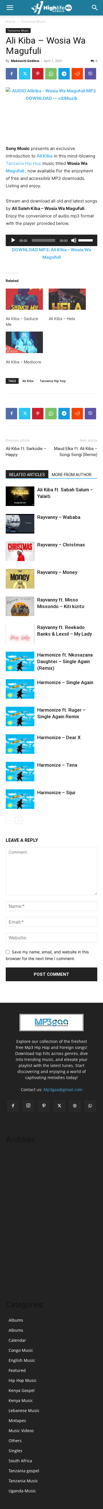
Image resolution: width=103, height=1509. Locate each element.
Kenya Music (21, 1400)
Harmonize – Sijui (56, 792)
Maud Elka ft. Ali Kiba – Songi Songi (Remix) (75, 451)
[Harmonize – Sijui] (20, 799)
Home (10, 21)
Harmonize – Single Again (65, 682)
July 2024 (14, 1189)
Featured (17, 1370)
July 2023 (14, 1241)
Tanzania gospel (24, 1470)
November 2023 (21, 1206)
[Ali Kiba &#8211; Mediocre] (24, 342)
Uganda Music (22, 1491)
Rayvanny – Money (57, 572)
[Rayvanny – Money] (20, 579)
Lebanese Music (24, 1410)
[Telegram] (64, 73)
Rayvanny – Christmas (61, 545)
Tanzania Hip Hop (23, 163)
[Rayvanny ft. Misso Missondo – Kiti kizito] (20, 606)
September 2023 (21, 1223)
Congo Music (21, 1350)
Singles (15, 1450)
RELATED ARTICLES (27, 474)
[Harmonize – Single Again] (20, 689)
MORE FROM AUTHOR (72, 474)
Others (15, 1440)
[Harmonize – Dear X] (20, 744)
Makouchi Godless (25, 61)
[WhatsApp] (51, 73)
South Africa (20, 1460)
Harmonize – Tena (57, 765)
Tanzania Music (33, 21)
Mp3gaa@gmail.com (62, 1089)
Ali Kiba (45, 156)
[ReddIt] (77, 73)
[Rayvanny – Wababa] (20, 524)
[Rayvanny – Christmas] (20, 551)
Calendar (17, 1340)
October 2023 (18, 1215)
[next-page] (18, 820)
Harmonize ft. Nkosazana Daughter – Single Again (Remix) (65, 661)
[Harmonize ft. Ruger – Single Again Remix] (20, 717)
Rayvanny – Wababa (58, 517)
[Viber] (90, 73)
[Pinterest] (37, 73)
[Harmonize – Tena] (20, 772)
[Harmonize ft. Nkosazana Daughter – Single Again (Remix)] (20, 661)
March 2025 (17, 1163)
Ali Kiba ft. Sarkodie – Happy (26, 451)
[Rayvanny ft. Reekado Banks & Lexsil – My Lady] (20, 634)
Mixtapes (17, 1420)
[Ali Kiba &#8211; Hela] (67, 299)
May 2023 (15, 1258)
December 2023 (21, 1198)
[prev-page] (9, 820)
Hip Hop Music (23, 1380)
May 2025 (15, 1155)
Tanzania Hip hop (53, 381)
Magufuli (15, 171)
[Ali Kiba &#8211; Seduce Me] (24, 299)
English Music (22, 1360)
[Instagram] (28, 1105)
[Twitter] (24, 73)
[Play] (13, 240)
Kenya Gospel (22, 1390)
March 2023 (17, 1275)
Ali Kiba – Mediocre (23, 361)
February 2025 (19, 1172)
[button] (10, 7)
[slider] (86, 240)
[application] (51, 240)
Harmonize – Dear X (59, 737)
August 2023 (17, 1232)
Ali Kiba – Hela (62, 318)
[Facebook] (11, 73)
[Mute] (74, 240)
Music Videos (21, 1430)
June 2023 (15, 1249)
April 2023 (15, 1266)
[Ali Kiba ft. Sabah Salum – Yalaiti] (20, 496)
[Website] (74, 1106)
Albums (16, 1320)
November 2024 (21, 1180)
